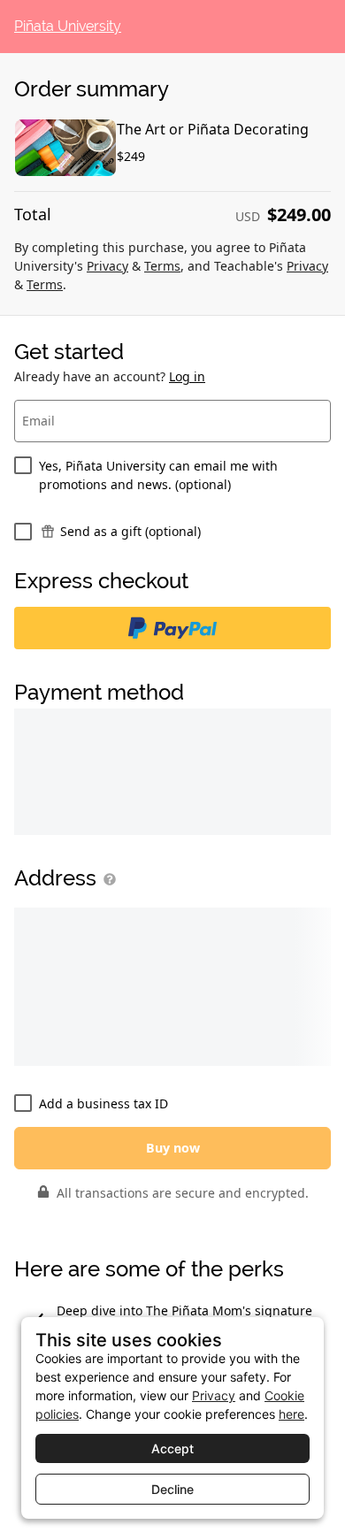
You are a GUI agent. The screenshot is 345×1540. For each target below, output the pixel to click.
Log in (187, 376)
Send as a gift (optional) (130, 531)
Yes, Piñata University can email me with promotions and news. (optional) (158, 475)
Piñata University (67, 26)
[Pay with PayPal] (172, 628)
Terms (162, 265)
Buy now (173, 1147)
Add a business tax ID (103, 1103)
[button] (106, 879)
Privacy (107, 265)
